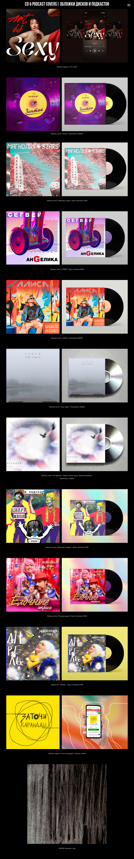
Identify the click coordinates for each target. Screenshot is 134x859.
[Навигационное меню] (128, 5)
